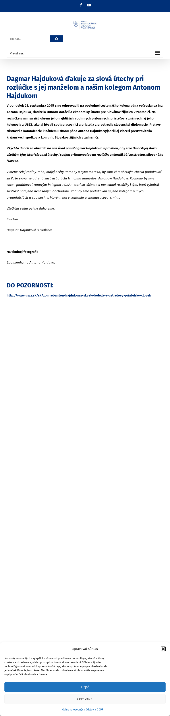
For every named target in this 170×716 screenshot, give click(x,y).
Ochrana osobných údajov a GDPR (82, 709)
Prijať (85, 687)
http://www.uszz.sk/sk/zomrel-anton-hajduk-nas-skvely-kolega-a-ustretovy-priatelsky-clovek (79, 295)
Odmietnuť (85, 699)
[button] (163, 649)
